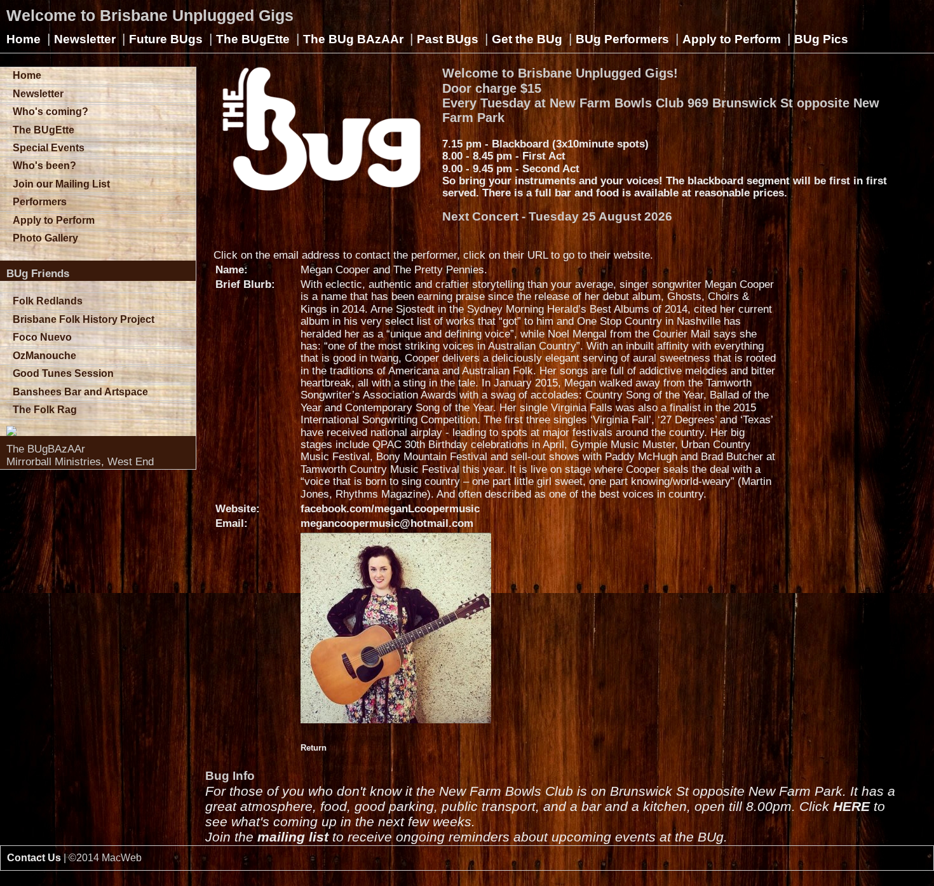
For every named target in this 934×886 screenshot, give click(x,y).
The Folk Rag (45, 409)
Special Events (49, 147)
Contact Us (34, 857)
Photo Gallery (45, 238)
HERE (851, 806)
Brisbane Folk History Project (83, 319)
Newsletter (85, 39)
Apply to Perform (731, 39)
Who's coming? (50, 111)
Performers (40, 201)
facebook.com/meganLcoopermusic (390, 509)
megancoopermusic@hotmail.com (387, 523)
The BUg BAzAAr (353, 39)
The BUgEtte (253, 39)
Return (314, 748)
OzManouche (44, 355)
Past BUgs (447, 39)
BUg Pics (821, 39)
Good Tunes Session (63, 373)
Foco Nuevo (42, 337)
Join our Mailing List (61, 184)
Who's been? (44, 165)
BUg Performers (622, 39)
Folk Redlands (48, 301)
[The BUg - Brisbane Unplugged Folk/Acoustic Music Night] (101, 431)
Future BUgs (166, 39)
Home (23, 39)
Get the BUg (527, 39)
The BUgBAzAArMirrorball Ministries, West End (80, 455)
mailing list (292, 836)
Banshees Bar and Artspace (80, 391)
